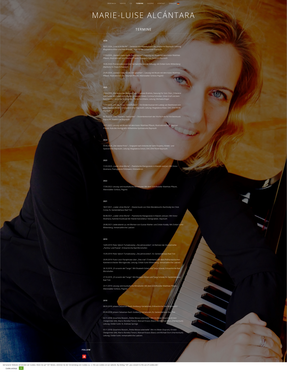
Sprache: (173, 3)
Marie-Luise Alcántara (143, 15)
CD (131, 3)
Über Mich (111, 3)
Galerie (150, 3)
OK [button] (21, 368)
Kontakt (161, 3)
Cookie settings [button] (11, 368)
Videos (123, 3)
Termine (139, 3)
